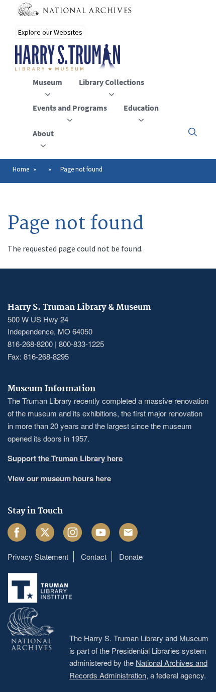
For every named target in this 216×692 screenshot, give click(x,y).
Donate (131, 556)
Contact (93, 556)
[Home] (67, 57)
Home (21, 169)
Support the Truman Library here (65, 458)
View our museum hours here (59, 478)
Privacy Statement (38, 556)
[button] (192, 132)
